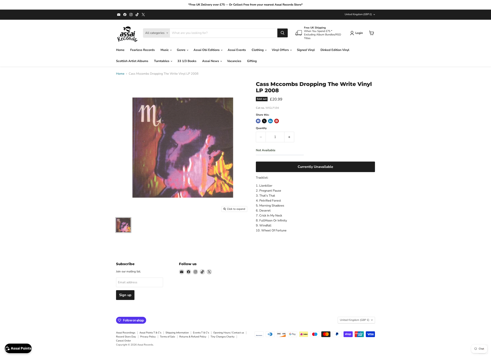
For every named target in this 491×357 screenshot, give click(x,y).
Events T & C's (201, 332)
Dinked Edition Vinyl (334, 50)
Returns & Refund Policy (192, 336)
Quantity (261, 128)
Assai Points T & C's (150, 332)
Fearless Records (142, 50)
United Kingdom (358, 14)
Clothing (258, 50)
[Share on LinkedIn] (270, 121)
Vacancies (234, 61)
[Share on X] (264, 121)
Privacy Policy (148, 336)
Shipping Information (177, 332)
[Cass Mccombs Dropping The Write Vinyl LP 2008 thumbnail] (123, 225)
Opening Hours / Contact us (228, 332)
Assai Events (237, 50)
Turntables (162, 61)
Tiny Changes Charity (223, 336)
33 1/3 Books (186, 61)
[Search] (282, 33)
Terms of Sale (167, 336)
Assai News (211, 61)
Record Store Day (126, 336)
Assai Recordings (125, 332)
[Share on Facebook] (258, 121)
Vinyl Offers (281, 50)
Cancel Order (123, 340)
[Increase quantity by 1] (289, 137)
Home (120, 50)
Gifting (252, 61)
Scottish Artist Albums (132, 61)
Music (165, 50)
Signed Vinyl (306, 50)
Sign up (125, 295)
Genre (181, 50)
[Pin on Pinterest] (276, 121)
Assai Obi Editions (207, 50)
